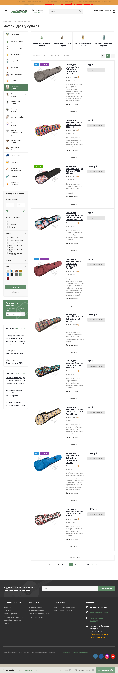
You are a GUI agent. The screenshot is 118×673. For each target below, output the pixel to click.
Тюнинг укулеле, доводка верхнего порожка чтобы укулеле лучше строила (15, 380)
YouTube (113, 656)
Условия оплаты (35, 607)
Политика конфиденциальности (75, 652)
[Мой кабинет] (114, 11)
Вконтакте (95, 656)
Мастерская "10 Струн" (63, 610)
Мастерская (59, 602)
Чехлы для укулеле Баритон (103, 44)
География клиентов (12, 620)
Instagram (107, 656)
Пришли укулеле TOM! (14, 363)
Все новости (20, 329)
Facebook (101, 656)
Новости (7, 607)
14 (88, 565)
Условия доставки (36, 610)
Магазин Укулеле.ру (12, 602)
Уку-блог (7, 610)
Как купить (34, 602)
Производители (10, 614)
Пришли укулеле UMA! (14, 353)
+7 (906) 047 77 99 (101, 10)
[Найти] (80, 11)
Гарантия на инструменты (39, 614)
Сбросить (15, 292)
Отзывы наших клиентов (13, 617)
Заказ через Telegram (99, 613)
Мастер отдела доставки (64, 607)
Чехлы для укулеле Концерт (62, 44)
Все (92, 564)
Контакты (7, 623)
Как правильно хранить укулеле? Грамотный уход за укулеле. (15, 393)
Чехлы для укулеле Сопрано (41, 44)
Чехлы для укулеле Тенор (82, 44)
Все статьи (20, 373)
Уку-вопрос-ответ (36, 617)
